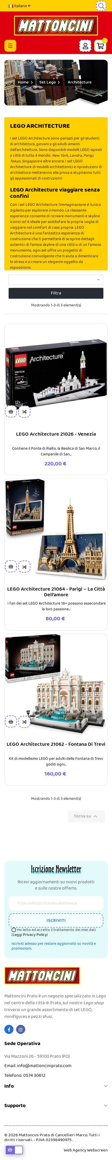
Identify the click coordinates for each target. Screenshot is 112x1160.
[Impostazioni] (85, 46)
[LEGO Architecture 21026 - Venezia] (56, 375)
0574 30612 (34, 1075)
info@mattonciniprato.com (44, 1065)
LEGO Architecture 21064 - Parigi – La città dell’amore (56, 592)
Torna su (86, 816)
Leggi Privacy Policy (30, 935)
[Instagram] (20, 1029)
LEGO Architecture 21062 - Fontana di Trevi (56, 744)
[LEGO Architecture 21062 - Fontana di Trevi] (56, 685)
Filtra (56, 293)
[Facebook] (8, 1029)
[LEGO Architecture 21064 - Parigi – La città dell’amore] (56, 530)
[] (11, 411)
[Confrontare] (24, 412)
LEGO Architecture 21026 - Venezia (56, 434)
